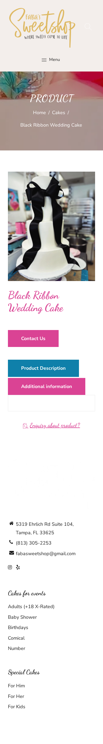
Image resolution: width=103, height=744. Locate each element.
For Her (16, 696)
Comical (16, 638)
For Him (16, 686)
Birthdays (18, 627)
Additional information (46, 386)
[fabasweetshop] (42, 27)
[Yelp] (18, 567)
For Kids (16, 706)
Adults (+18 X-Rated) (31, 606)
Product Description (43, 368)
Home (39, 112)
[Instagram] (10, 567)
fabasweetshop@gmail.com (46, 553)
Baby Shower (22, 617)
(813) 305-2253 (34, 543)
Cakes (58, 112)
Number (16, 648)
